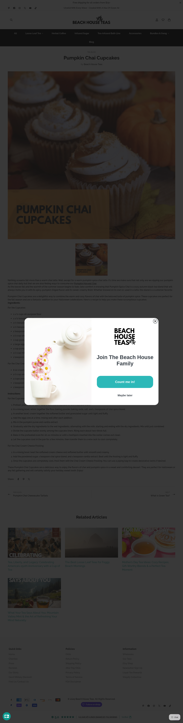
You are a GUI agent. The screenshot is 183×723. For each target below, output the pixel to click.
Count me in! (125, 382)
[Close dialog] (155, 321)
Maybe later (125, 395)
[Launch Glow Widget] (7, 716)
